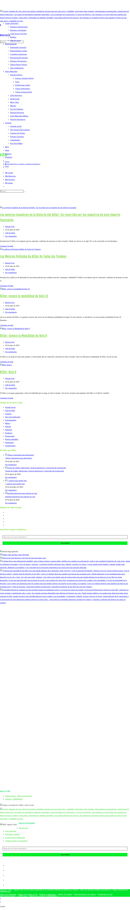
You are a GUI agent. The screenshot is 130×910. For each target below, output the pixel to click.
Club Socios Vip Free (18, 34)
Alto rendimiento (17, 68)
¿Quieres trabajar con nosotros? (16, 841)
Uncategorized (10, 446)
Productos (8, 433)
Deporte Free (9, 227)
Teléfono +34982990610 (14, 799)
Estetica (13, 37)
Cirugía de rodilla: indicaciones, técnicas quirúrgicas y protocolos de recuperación (34, 471)
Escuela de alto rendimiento (15, 838)
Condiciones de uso (105, 894)
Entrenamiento (11, 44)
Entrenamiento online (18, 51)
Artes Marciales (11, 71)
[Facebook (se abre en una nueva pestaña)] (64, 6)
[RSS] (5, 525)
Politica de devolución (47, 894)
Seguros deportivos (17, 119)
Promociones (9, 436)
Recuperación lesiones (19, 58)
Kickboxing (15, 99)
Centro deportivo (12, 23)
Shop (7, 150)
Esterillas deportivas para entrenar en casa (20, 497)
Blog (7, 147)
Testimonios (9, 443)
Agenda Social (10, 407)
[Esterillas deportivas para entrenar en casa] (21, 493)
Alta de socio (15, 41)
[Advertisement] (65, 187)
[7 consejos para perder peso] (16, 481)
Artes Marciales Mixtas (19, 116)
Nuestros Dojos (16, 75)
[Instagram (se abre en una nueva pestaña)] (67, 6)
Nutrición (8, 430)
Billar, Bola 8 (8, 372)
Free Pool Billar (16, 143)
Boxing (13, 106)
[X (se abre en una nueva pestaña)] (62, 6)
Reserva (8, 154)
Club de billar (10, 233)
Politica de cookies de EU (27, 894)
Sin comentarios (11, 236)
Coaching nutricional (18, 54)
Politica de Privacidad (8, 894)
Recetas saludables (11, 439)
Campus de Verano (17, 133)
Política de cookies (65, 894)
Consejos (8, 414)
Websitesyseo (5, 891)
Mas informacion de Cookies (85, 894)
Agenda (8, 123)
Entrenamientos (10, 420)
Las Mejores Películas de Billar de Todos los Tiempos (33, 256)
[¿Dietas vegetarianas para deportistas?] (19, 455)
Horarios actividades (18, 30)
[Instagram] (5, 519)
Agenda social (15, 126)
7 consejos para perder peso (15, 484)
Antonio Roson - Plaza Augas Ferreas (18, 796)
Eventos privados (17, 137)
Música (7, 423)
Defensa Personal (17, 113)
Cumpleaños (15, 140)
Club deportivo (16, 95)
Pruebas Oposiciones (18, 61)
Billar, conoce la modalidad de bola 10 (24, 296)
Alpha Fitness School (18, 65)
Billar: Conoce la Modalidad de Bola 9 (23, 336)
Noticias (8, 426)
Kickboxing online (22, 85)
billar (7, 166)
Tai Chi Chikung (16, 109)
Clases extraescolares (23, 92)
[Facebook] (5, 515)
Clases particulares (22, 89)
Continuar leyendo (7, 246)
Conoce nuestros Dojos (24, 78)
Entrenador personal (18, 47)
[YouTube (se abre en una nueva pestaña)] (70, 6)
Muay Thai (14, 102)
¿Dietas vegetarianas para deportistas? (18, 458)
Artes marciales (10, 831)
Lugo (17, 82)
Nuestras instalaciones (19, 27)
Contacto (8, 157)
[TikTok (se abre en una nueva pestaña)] (73, 6)
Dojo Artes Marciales (12, 417)
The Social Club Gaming (20, 130)
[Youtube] (5, 522)
